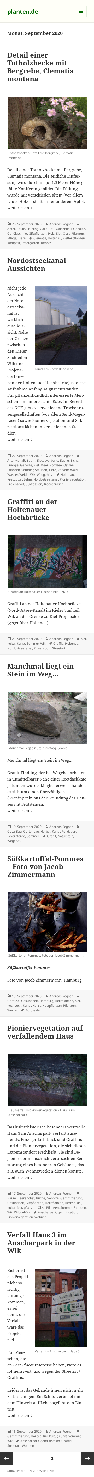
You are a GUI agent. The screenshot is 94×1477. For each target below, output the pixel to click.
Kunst (21, 643)
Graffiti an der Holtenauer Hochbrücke (32, 509)
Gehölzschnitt (17, 233)
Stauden (41, 470)
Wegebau (14, 841)
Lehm (28, 479)
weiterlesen (20, 207)
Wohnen (40, 1217)
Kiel (58, 233)
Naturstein (65, 836)
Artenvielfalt (16, 460)
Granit (51, 836)
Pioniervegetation (72, 479)
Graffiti (58, 643)
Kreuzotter (14, 479)
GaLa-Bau (47, 228)
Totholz (45, 243)
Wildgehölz (45, 474)
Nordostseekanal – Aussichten (39, 264)
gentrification (67, 1212)
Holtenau (54, 238)
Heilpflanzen (64, 1001)
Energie (13, 465)
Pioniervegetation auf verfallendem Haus (45, 1032)
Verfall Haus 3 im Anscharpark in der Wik (41, 1242)
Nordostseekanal (45, 479)
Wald (74, 470)
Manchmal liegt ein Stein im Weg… (40, 670)
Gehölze (79, 228)
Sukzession (34, 484)
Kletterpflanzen (74, 238)
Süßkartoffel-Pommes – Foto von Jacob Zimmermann (45, 866)
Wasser (12, 474)
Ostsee (68, 465)
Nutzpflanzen (52, 1005)
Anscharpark (47, 1212)
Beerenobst (25, 1198)
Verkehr (63, 470)
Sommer (27, 470)
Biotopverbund (47, 460)
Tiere (22, 238)
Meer (44, 465)
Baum (20, 228)
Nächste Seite (87, 1458)
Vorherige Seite (6, 1458)
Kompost (13, 243)
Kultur (11, 643)
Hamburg (46, 1001)
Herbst (45, 831)
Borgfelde (32, 1010)
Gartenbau (64, 228)
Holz (51, 233)
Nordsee (55, 465)
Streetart (58, 648)
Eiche (74, 460)
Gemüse (13, 1001)
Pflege (11, 238)
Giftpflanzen (37, 233)
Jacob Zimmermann (43, 980)
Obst (66, 233)
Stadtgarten (30, 243)
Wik (32, 474)
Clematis (39, 238)
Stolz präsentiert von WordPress (31, 1471)
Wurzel (12, 1010)
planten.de (22, 11)
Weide (23, 474)
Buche (64, 460)
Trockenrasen (53, 484)
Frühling (32, 228)
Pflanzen (77, 233)
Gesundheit (29, 1001)
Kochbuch (14, 1005)
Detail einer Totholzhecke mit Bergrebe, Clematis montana (40, 66)
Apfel (11, 228)
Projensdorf (15, 484)
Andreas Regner (61, 224)
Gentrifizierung (71, 1198)
